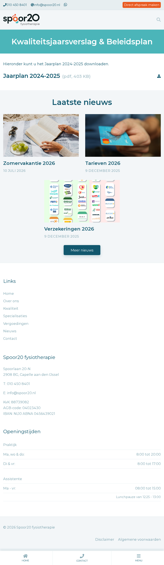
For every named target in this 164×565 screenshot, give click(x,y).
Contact (82, 560)
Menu (138, 560)
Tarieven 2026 (102, 163)
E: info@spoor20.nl (19, 393)
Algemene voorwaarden (139, 539)
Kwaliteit (10, 308)
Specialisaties (15, 316)
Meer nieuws (82, 250)
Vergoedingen (15, 323)
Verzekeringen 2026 (69, 229)
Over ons (11, 301)
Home (25, 560)
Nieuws (9, 331)
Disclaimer (104, 539)
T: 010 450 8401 (16, 384)
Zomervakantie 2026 (29, 163)
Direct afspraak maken (141, 5)
